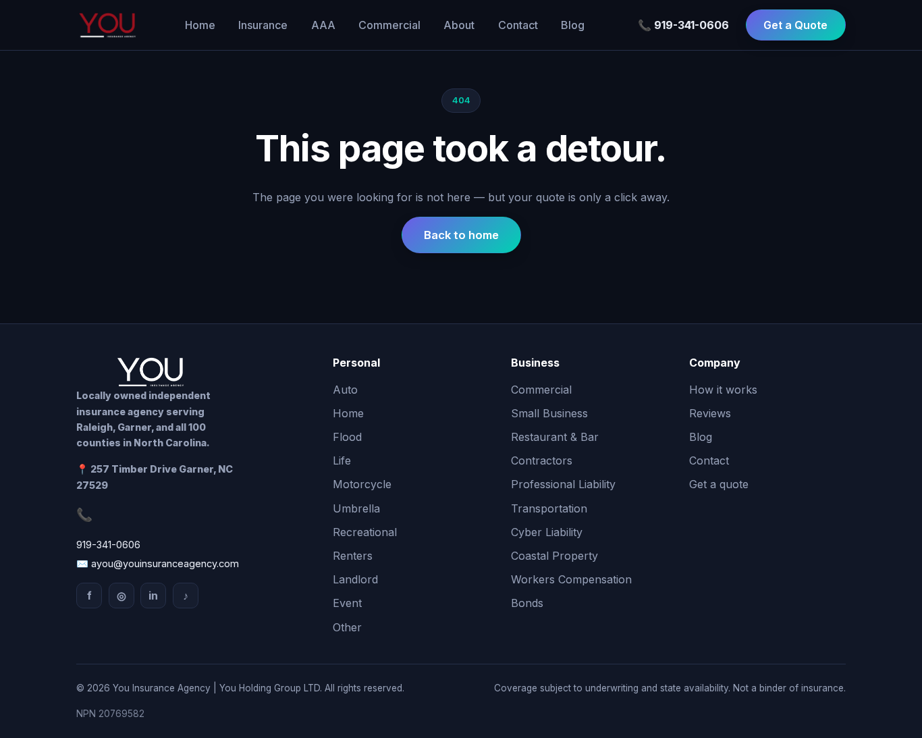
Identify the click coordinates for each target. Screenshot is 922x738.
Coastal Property (554, 555)
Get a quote (719, 484)
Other (347, 627)
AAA (323, 25)
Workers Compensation (571, 579)
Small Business (549, 413)
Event (347, 603)
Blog (573, 25)
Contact (518, 25)
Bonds (527, 603)
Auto (345, 389)
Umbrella (356, 508)
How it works (723, 389)
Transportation (549, 508)
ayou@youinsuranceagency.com (165, 563)
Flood (347, 437)
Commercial (389, 25)
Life (342, 460)
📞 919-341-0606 (683, 25)
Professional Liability (563, 484)
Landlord (355, 579)
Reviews (710, 413)
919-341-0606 (108, 544)
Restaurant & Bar (555, 437)
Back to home (461, 235)
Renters (353, 555)
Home (200, 25)
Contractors (541, 460)
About (458, 25)
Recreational (365, 532)
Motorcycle (362, 484)
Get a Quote (795, 25)
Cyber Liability (546, 532)
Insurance (263, 25)
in (153, 595)
